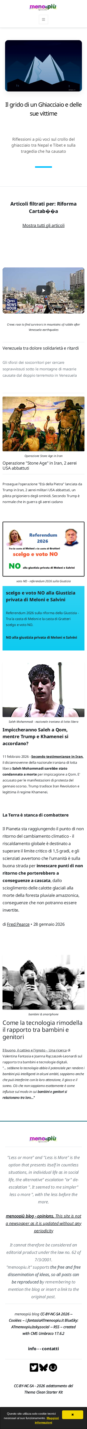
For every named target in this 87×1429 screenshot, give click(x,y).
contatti (50, 1348)
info (32, 1348)
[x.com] (34, 1367)
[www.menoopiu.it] (53, 1367)
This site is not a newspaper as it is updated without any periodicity (43, 1223)
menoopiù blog (43, 1313)
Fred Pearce (18, 924)
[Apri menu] (43, 19)
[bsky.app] (44, 1367)
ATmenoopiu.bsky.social (30, 1326)
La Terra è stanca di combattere (36, 815)
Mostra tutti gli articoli (43, 225)
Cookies (15, 1320)
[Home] (43, 7)
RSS (56, 1326)
